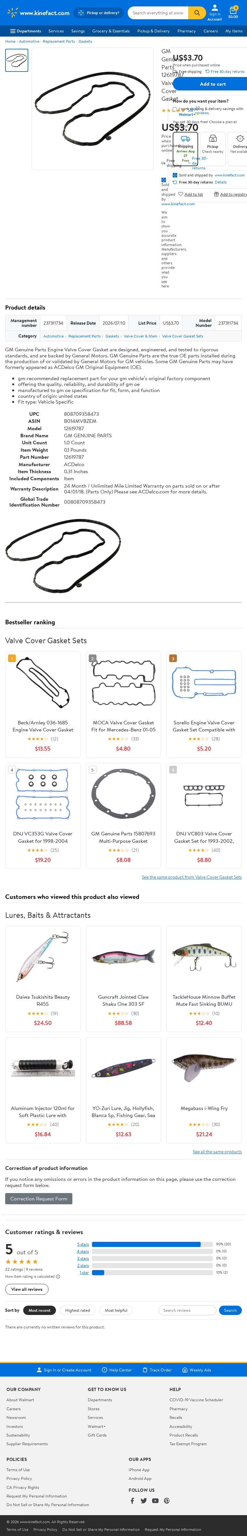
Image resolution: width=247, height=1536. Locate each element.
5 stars (83, 1244)
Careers (211, 31)
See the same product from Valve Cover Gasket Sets (192, 877)
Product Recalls (183, 1435)
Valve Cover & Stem (140, 336)
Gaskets (85, 41)
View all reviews (26, 1289)
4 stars (83, 1251)
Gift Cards (97, 1435)
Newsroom (16, 1417)
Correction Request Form (38, 1198)
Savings (78, 31)
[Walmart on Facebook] (132, 1501)
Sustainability (18, 1435)
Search (230, 1310)
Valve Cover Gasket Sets (182, 336)
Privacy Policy (19, 1478)
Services (56, 31)
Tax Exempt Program (188, 1443)
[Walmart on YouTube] (155, 1501)
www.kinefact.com (178, 204)
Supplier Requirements (27, 1443)
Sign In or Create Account (67, 1370)
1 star (84, 1272)
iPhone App (139, 1469)
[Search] (197, 12)
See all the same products (217, 1151)
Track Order (161, 1370)
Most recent (39, 1310)
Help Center (120, 1370)
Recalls (175, 1417)
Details (221, 182)
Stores (93, 1409)
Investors (14, 1426)
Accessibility (180, 1426)
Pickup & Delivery (153, 31)
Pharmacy (187, 31)
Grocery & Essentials (111, 31)
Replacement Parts (59, 41)
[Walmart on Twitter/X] (143, 1501)
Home (10, 41)
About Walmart (20, 1400)
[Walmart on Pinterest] (166, 1501)
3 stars (83, 1258)
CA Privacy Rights (22, 1487)
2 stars (83, 1265)
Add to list (194, 194)
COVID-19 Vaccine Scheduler (196, 1400)
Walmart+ (97, 1426)
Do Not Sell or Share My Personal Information (47, 1504)
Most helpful (116, 1310)
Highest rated (77, 1310)
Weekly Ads (200, 1370)
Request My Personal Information (36, 1496)
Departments (29, 31)
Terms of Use (18, 1469)
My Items (233, 31)
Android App (140, 1478)
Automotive (29, 41)
